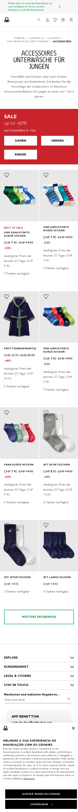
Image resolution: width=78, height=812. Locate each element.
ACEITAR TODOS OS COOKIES (41, 794)
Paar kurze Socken (19, 464)
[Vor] (59, 6)
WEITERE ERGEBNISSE (39, 617)
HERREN (57, 140)
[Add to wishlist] (6, 175)
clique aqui (29, 778)
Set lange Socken (57, 577)
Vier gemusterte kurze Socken (17, 234)
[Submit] (68, 698)
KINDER (20, 154)
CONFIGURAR (39, 804)
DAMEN (20, 140)
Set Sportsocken (56, 464)
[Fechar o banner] (73, 728)
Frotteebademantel (20, 348)
